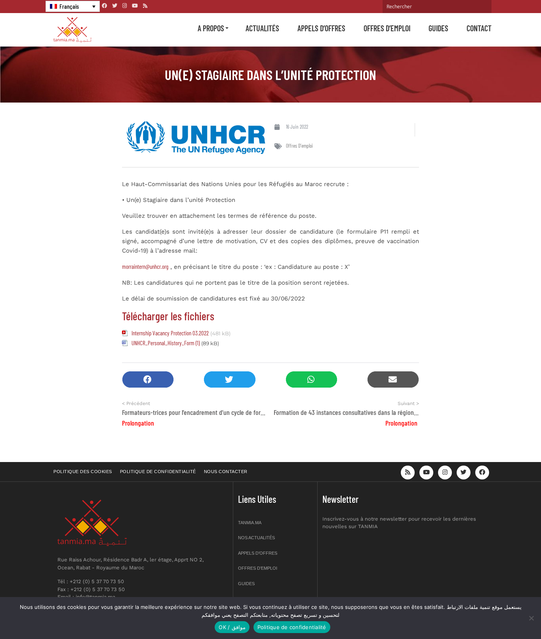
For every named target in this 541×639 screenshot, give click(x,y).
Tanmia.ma (249, 522)
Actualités (262, 28)
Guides (438, 28)
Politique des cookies (82, 471)
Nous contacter (226, 471)
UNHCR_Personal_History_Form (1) (165, 342)
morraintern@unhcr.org (145, 266)
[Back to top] (507, 614)
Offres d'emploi (299, 146)
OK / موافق (232, 627)
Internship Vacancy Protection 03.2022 (170, 333)
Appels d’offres (321, 28)
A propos (211, 28)
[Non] (531, 618)
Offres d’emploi (387, 28)
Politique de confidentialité (158, 471)
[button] (148, 379)
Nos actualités (256, 537)
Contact (479, 28)
